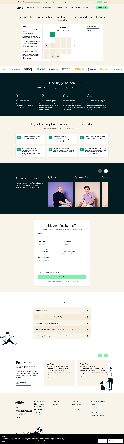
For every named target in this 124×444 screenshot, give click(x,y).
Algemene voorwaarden (97, 415)
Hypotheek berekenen (78, 410)
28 (46, 56)
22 (52, 51)
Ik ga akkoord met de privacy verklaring (50, 272)
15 (52, 45)
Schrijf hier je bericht (44, 257)
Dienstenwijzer (95, 410)
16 (57, 45)
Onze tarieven (57, 407)
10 (63, 40)
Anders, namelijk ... (69, 253)
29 (52, 56)
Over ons (85, 7)
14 (46, 45)
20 (80, 45)
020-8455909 (40, 406)
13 (80, 40)
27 (80, 51)
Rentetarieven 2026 (77, 407)
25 (69, 51)
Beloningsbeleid (95, 412)
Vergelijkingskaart (96, 407)
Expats (99, 2)
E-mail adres (41, 241)
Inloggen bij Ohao (76, 404)
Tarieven (78, 7)
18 (68, 45)
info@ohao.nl (40, 404)
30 (58, 56)
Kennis (71, 7)
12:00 (89, 30)
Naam (40, 233)
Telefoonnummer (68, 241)
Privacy (93, 404)
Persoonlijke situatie (69, 251)
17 (63, 45)
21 (46, 51)
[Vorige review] (100, 355)
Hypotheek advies (44, 251)
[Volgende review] (106, 355)
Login (106, 2)
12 (74, 40)
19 (74, 45)
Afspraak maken (57, 410)
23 (57, 51)
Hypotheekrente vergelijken (43, 7)
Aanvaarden (102, 440)
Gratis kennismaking (102, 7)
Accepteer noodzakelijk (115, 440)
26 (74, 51)
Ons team (55, 404)
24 (63, 51)
